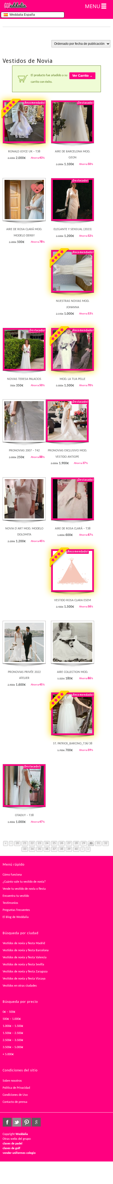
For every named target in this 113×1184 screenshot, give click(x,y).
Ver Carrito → (82, 76)
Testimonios (10, 903)
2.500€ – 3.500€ (13, 1040)
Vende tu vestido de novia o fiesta (24, 888)
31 (98, 843)
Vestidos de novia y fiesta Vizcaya (24, 978)
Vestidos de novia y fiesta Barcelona (26, 950)
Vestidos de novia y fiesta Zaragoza (25, 971)
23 (39, 843)
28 (76, 843)
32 (105, 843)
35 (39, 849)
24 (46, 843)
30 (91, 843)
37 (54, 849)
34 (32, 849)
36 (46, 849)
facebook (7, 1122)
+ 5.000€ (8, 1054)
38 (61, 849)
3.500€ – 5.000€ (13, 1047)
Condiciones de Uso (15, 1095)
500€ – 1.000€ (12, 1019)
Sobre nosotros (12, 1080)
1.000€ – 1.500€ (13, 1026)
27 (68, 843)
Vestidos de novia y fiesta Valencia (25, 957)
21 (24, 843)
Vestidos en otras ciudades (20, 985)
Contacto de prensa (15, 1102)
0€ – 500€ (9, 1012)
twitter (16, 1122)
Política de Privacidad (16, 1087)
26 (61, 843)
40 (76, 849)
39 (68, 849)
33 (24, 849)
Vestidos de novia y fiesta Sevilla (23, 964)
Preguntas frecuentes (16, 910)
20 (17, 843)
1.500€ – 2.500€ (13, 1033)
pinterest (26, 1122)
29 (83, 843)
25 (54, 843)
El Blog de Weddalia (16, 917)
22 (32, 843)
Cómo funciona (12, 874)
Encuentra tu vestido (16, 896)
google (36, 1122)
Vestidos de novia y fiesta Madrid (24, 943)
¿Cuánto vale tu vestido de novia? (24, 881)
